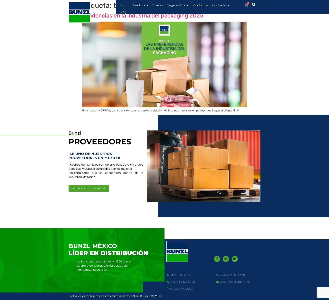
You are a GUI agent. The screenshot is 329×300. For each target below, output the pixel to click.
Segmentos (176, 5)
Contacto (219, 5)
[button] (89, 188)
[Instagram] (226, 259)
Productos (200, 5)
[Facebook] (217, 259)
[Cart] (246, 5)
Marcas (158, 5)
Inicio (123, 5)
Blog (122, 12)
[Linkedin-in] (235, 259)
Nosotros (138, 5)
